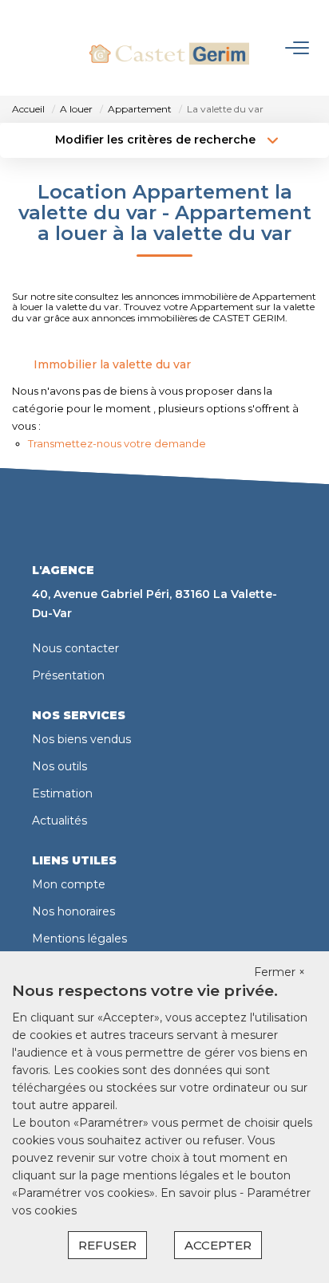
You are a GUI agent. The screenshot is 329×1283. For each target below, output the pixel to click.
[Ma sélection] (45, 47)
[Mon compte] (22, 47)
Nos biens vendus (81, 739)
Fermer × (279, 972)
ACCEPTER (218, 1245)
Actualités (59, 820)
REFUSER (107, 1245)
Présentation (68, 675)
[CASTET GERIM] (169, 48)
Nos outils (59, 766)
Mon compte (68, 884)
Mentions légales (79, 938)
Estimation (62, 793)
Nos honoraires (73, 911)
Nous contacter (75, 648)
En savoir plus (200, 1193)
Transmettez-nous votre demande (117, 443)
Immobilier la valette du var (112, 364)
